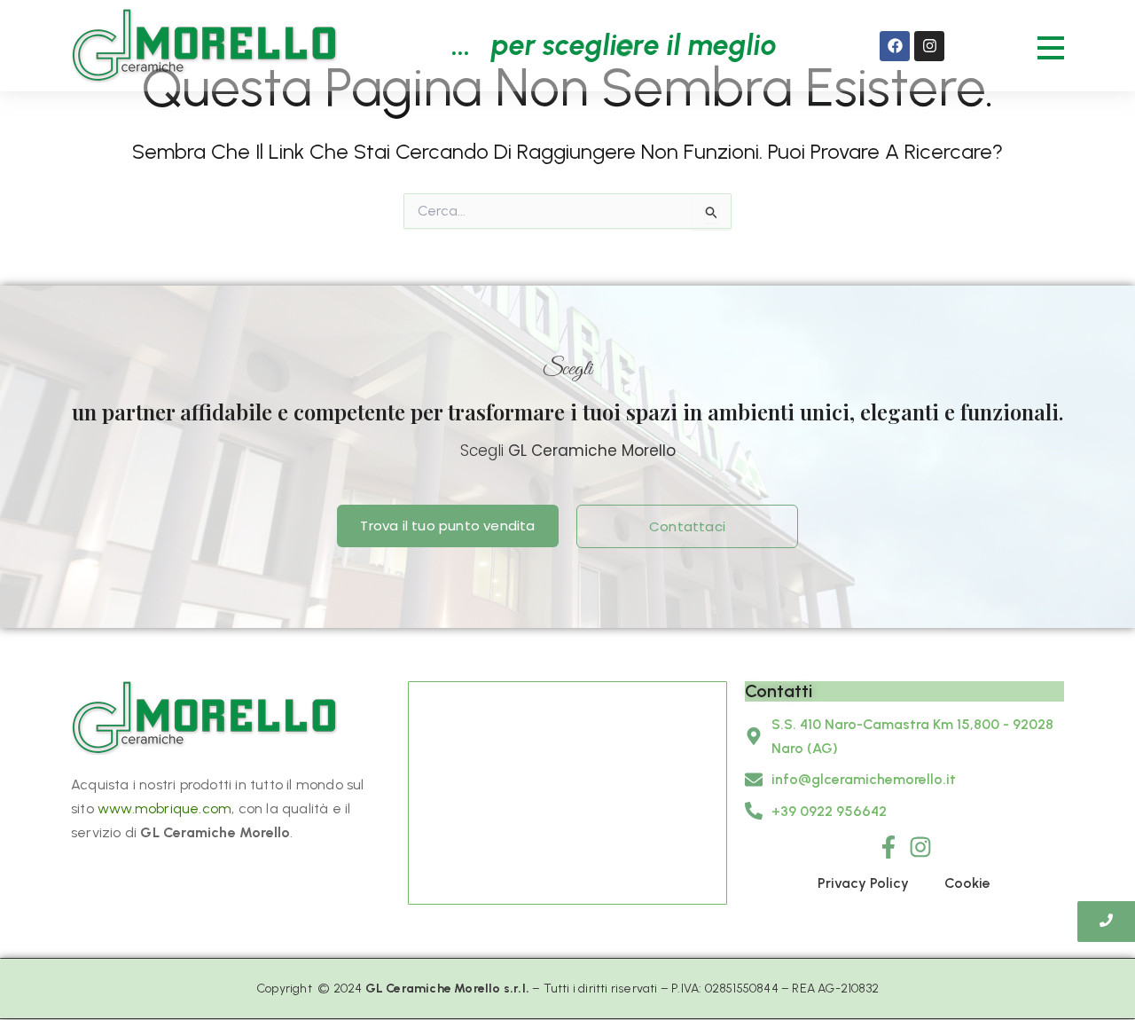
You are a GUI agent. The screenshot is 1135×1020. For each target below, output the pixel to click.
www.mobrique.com (164, 808)
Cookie (967, 883)
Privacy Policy (863, 883)
